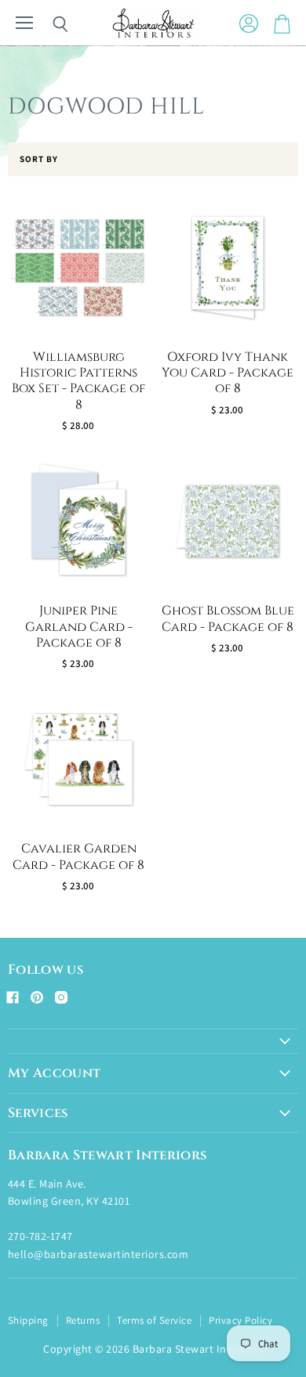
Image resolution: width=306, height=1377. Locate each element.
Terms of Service (154, 1320)
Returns (83, 1320)
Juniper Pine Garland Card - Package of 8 (79, 627)
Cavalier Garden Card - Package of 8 (78, 857)
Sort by (39, 159)
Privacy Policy (240, 1320)
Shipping (28, 1320)
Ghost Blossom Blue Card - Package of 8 (228, 619)
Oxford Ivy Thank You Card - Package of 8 (227, 373)
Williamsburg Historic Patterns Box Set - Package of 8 (78, 381)
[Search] (48, 24)
